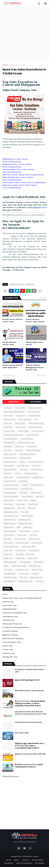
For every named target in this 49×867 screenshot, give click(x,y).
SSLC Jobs (30, 554)
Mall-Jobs (24, 512)
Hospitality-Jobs (9, 481)
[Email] (33, 291)
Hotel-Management (11, 485)
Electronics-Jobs (10, 454)
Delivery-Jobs (9, 443)
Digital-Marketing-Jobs (25, 443)
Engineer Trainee (10, 458)
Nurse (36, 531)
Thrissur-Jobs (23, 574)
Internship (23, 493)
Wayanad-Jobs (36, 577)
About (16, 860)
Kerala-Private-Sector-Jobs (10, 343)
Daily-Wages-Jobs (10, 439)
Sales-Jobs (30, 284)
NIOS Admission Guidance (13, 638)
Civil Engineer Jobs (10, 616)
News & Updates (10, 531)
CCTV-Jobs (8, 427)
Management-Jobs (11, 516)
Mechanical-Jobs (25, 524)
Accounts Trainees (10, 631)
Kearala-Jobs (22, 500)
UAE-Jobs (23, 577)
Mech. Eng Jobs (9, 524)
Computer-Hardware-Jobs (13, 435)
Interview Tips (8, 601)
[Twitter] (16, 291)
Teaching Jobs (9, 620)
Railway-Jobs (20, 551)
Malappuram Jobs (10, 657)
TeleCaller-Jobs (9, 574)
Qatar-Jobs (8, 551)
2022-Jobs (8, 408)
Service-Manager (10, 562)
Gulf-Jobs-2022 (22, 733)
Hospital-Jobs (38, 477)
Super (6, 566)
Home (5, 65)
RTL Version (39, 863)
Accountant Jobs (10, 605)
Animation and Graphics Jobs (15, 613)
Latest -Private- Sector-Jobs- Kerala (35, 320)
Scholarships (32, 558)
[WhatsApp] (28, 291)
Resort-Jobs (8, 554)
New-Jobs (27, 527)
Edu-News (7, 450)
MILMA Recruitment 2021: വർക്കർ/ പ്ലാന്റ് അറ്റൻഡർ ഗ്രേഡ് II (29, 765)
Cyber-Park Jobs (32, 435)
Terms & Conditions (24, 863)
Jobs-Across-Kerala (11, 497)
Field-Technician (10, 470)
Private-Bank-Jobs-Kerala (34, 343)
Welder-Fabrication (25, 581)
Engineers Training (10, 635)
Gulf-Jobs (7, 473)
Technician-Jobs (22, 570)
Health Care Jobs (30, 473)
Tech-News (8, 570)
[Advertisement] (24, 33)
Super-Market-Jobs (19, 566)
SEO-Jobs (19, 554)
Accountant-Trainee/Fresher (14, 412)
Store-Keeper (38, 562)
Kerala (33, 500)
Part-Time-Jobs (34, 539)
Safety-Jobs (8, 558)
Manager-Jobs (27, 516)
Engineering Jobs (10, 609)
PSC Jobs (33, 535)
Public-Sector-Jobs (28, 547)
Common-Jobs (37, 431)
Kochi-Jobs (20, 504)
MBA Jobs (21, 508)
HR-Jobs (18, 473)
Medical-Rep (8, 527)
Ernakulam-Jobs (10, 462)
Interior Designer (10, 493)
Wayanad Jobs (9, 653)
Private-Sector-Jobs (17, 65)
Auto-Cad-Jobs (9, 420)
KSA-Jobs (39, 497)
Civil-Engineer (23, 431)
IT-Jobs (24, 485)
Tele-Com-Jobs (37, 570)
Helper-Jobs (8, 477)
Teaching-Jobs (34, 566)
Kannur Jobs (8, 646)
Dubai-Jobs (32, 446)
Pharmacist (8, 543)
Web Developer (9, 581)
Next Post (41, 375)
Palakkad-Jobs (20, 539)
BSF (36, 420)
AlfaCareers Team (30, 856)
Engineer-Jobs (25, 458)
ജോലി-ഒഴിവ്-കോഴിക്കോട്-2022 (27, 680)
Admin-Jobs (8, 416)
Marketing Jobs (9, 520)
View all (43, 298)
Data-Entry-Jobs (27, 439)
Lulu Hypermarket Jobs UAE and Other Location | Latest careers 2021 (30, 713)
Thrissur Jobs (8, 649)
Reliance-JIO (33, 551)
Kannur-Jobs (8, 500)
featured (39, 581)
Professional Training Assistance (16, 627)
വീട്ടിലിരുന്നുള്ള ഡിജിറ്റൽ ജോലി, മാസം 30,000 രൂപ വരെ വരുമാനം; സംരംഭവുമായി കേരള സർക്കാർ (29, 745)
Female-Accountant (35, 462)
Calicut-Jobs (20, 427)
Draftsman (8, 446)
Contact (25, 860)
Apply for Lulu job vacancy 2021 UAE (30, 754)
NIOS (18, 527)
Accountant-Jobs (35, 408)
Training (35, 574)
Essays (22, 462)
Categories (35, 402)
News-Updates (25, 531)
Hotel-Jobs (23, 481)
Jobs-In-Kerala (27, 497)
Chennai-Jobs (9, 431)
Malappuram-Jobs (10, 512)
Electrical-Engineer (33, 450)
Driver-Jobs (20, 446)
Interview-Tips (36, 493)
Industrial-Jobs (26, 489)
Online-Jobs (22, 535)
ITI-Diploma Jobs (37, 485)
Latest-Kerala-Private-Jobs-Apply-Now (13, 366)
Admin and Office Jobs (12, 624)
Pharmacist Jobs (22, 543)
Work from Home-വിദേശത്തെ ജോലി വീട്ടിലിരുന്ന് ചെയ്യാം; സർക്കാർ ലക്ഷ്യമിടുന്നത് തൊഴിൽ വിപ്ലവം (30, 703)
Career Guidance (35, 427)
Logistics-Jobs (9, 508)
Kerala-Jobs (8, 504)
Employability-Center (27, 454)
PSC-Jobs (7, 539)
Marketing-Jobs (24, 520)
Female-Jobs (8, 466)
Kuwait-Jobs (32, 504)
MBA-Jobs (32, 508)
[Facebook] (11, 291)
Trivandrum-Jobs (10, 577)
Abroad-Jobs (20, 408)
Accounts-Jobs (33, 412)
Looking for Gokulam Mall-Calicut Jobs (29, 670)
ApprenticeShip (34, 416)
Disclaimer (9, 863)
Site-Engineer (25, 562)
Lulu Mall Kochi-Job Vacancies (28, 722)
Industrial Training (10, 489)
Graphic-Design (37, 470)
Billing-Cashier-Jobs (36, 423)
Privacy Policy (37, 860)
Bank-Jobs (8, 423)
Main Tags (13, 402)
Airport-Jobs (21, 416)
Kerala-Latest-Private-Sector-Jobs (13, 320)
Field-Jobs (35, 466)
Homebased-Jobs (22, 477)
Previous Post (9, 375)
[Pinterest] (22, 291)
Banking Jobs (20, 423)
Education (19, 450)
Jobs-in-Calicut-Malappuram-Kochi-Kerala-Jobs (35, 367)
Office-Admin (9, 535)
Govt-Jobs (23, 470)
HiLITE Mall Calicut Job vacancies (29, 690)
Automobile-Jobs (25, 420)
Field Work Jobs (22, 466)
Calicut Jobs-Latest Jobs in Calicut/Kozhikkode (22, 598)
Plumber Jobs (36, 543)
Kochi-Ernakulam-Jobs (12, 642)
